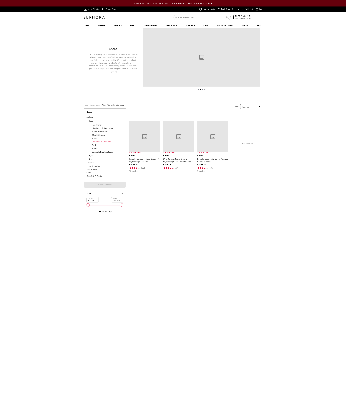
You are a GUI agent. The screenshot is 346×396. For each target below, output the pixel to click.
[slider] (88, 205)
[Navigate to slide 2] (200, 90)
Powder (95, 138)
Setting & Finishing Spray (102, 152)
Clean (88, 172)
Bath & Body (91, 169)
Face (104, 105)
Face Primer (97, 125)
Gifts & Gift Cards (94, 176)
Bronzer (95, 148)
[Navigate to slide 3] (203, 90)
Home (86, 105)
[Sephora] (94, 17)
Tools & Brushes (93, 166)
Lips (90, 159)
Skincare (90, 162)
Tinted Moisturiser (99, 131)
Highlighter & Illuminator (102, 128)
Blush (94, 145)
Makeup (99, 105)
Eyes (91, 155)
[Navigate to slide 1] (198, 90)
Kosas (92, 105)
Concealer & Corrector (101, 142)
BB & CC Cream (98, 135)
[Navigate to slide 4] (205, 90)
